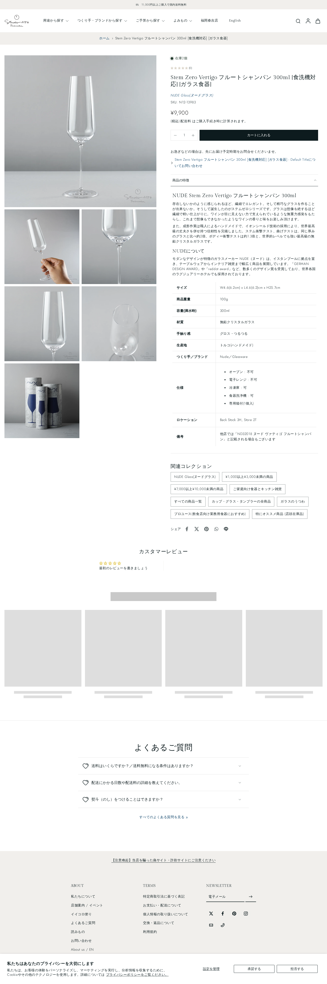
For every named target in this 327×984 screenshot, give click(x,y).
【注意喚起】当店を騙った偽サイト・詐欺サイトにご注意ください (163, 860)
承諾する (254, 968)
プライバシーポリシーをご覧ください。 (137, 974)
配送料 (186, 121)
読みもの (78, 931)
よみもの (180, 20)
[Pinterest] (234, 913)
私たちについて (83, 896)
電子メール (217, 896)
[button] (259, 135)
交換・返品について (158, 923)
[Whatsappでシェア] (216, 529)
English (235, 20)
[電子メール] (211, 925)
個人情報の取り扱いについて (165, 914)
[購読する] (250, 897)
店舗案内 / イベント (87, 905)
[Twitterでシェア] (197, 529)
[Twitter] (211, 913)
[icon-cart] (318, 21)
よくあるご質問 (83, 923)
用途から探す (53, 20)
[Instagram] (246, 913)
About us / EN (82, 949)
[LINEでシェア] (226, 529)
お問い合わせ (81, 940)
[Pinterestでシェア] (206, 529)
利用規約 (150, 931)
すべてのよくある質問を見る (161, 817)
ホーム (104, 38)
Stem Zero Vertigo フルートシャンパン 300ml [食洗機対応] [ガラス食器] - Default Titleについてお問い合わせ (245, 162)
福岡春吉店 (209, 20)
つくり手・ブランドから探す (100, 20)
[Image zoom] (80, 131)
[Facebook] (223, 913)
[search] (298, 20)
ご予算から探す (148, 20)
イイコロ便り (81, 914)
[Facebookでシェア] (187, 529)
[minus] (175, 135)
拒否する (297, 968)
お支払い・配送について (162, 905)
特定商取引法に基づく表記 (164, 896)
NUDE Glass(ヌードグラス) (192, 95)
